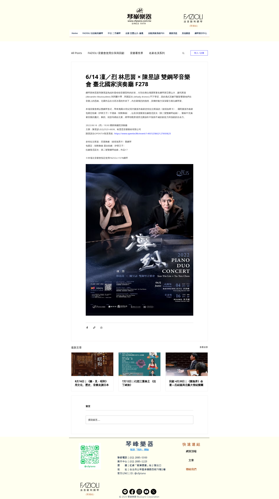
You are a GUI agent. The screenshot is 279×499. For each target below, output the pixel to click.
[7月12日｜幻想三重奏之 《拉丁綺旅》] (140, 364)
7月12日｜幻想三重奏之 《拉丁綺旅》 (139, 383)
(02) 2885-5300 (138, 457)
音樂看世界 (136, 53)
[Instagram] (139, 492)
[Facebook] (132, 492)
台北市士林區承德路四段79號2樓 (148, 469)
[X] (153, 492)
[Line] (125, 492)
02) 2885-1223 (138, 461)
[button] (183, 53)
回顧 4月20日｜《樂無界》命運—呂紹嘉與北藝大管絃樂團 (186, 383)
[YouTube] (146, 492)
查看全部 (204, 347)
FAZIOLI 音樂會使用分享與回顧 (106, 53)
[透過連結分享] (94, 327)
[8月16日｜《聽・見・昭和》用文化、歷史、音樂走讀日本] (92, 364)
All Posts (76, 53)
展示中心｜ (123, 461)
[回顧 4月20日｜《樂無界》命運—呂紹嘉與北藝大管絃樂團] (187, 364)
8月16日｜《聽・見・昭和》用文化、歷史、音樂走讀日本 (92, 383)
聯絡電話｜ (123, 457)
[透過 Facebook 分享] (87, 327)
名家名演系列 (157, 53)
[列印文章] (101, 327)
